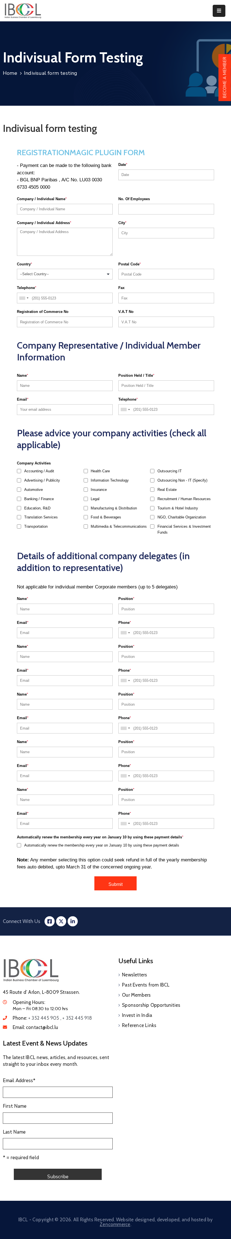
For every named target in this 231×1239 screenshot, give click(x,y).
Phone (124, 622)
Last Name (14, 1132)
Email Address (19, 1080)
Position (126, 599)
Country (24, 264)
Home (10, 73)
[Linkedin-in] (73, 921)
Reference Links (139, 1025)
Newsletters (134, 975)
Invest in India (137, 1015)
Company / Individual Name (42, 199)
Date (122, 165)
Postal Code (129, 264)
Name (22, 375)
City (122, 223)
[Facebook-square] (50, 921)
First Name (14, 1106)
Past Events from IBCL (146, 985)
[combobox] (23, 298)
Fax (121, 288)
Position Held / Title (136, 375)
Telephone (26, 288)
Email (22, 399)
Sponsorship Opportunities (151, 1005)
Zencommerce (115, 1224)
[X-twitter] (61, 921)
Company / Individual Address (44, 223)
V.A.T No (126, 312)
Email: (35, 1027)
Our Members (136, 995)
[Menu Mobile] (219, 11)
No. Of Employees (134, 199)
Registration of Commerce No (42, 312)
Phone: (52, 1018)
